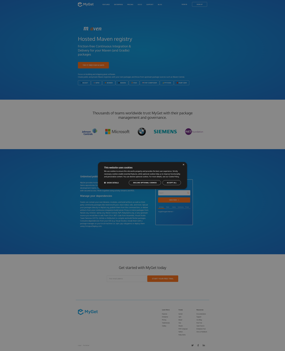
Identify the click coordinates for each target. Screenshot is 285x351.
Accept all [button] (172, 183)
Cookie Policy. (174, 176)
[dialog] (142, 175)
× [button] (183, 164)
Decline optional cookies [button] (145, 183)
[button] (111, 182)
